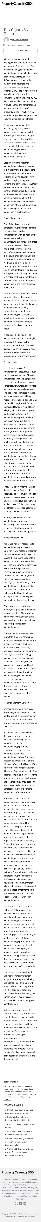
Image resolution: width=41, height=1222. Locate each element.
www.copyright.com (28, 1089)
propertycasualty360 (20, 39)
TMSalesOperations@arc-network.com (18, 1094)
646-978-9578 (18, 1190)
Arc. (16, 1214)
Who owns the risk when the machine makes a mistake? (18, 1133)
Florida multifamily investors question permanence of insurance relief (19, 1141)
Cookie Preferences (29, 1216)
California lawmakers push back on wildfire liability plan (18, 1118)
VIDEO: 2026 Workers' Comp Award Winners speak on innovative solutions (19, 1152)
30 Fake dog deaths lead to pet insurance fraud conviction (20, 1111)
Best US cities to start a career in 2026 (20, 1126)
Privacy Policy (16, 1216)
